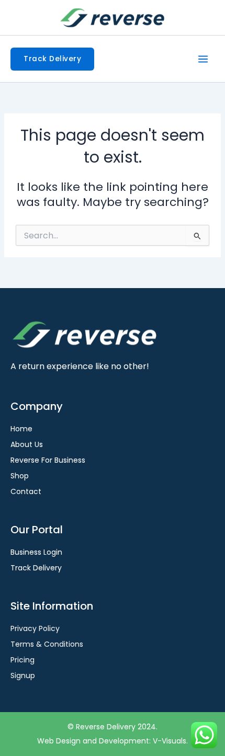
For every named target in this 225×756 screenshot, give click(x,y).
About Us (26, 444)
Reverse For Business (47, 460)
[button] (52, 59)
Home (21, 428)
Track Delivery (36, 568)
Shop (19, 476)
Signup (22, 675)
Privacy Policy (35, 628)
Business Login (36, 552)
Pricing (22, 660)
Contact (25, 491)
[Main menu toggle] (203, 59)
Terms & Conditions (46, 644)
